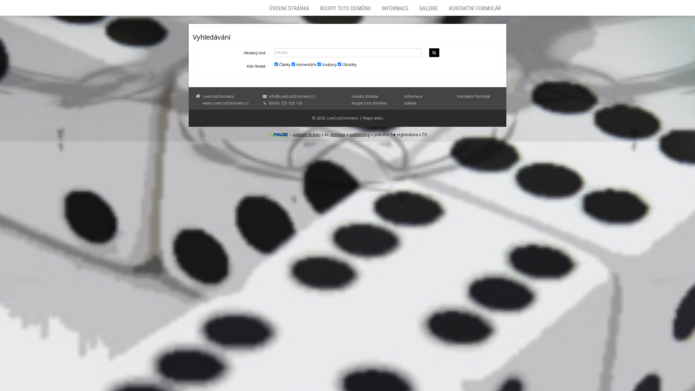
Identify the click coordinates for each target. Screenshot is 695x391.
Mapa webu (372, 118)
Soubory (329, 64)
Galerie (428, 8)
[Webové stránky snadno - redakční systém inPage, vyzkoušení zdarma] (278, 134)
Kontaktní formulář (475, 8)
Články (284, 64)
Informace (395, 8)
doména (337, 134)
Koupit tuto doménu (345, 8)
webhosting (359, 134)
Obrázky (349, 64)
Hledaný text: (255, 52)
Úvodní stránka (289, 8)
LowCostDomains (342, 118)
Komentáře (305, 64)
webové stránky (307, 134)
